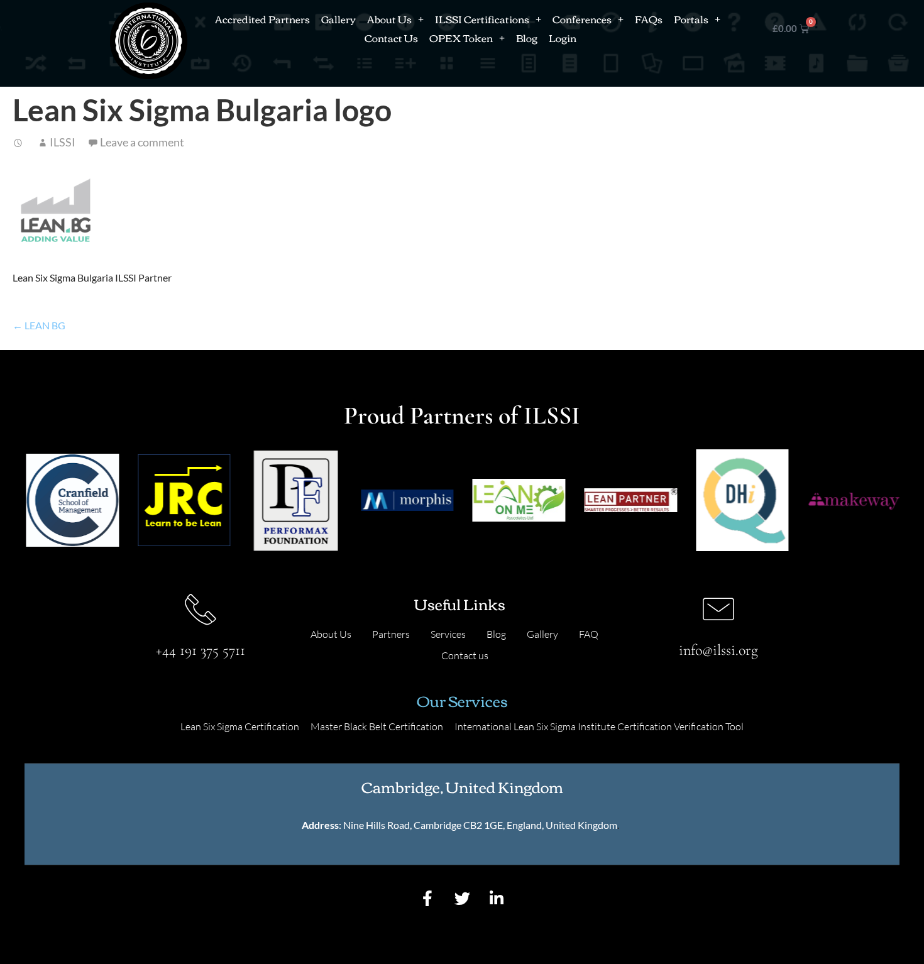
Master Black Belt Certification (377, 726)
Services (448, 634)
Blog (526, 37)
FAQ (588, 634)
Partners (391, 634)
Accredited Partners (262, 18)
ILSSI (62, 142)
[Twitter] (462, 898)
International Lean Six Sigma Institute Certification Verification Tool (599, 726)
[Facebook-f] (427, 898)
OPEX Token (461, 37)
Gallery (338, 18)
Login (562, 37)
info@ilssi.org (718, 650)
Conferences (582, 18)
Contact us (464, 655)
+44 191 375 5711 (200, 650)
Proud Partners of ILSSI (462, 415)
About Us (389, 18)
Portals (691, 18)
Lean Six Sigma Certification (239, 726)
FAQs (649, 18)
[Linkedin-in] (496, 898)
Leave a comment (142, 142)
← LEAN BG (39, 325)
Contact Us (391, 37)
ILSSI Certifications (482, 18)
